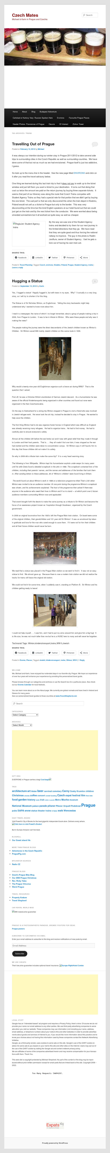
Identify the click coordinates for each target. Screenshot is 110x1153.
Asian (34, 791)
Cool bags (45, 779)
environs (49, 265)
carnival (48, 791)
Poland (64, 265)
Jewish (42, 660)
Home (15, 111)
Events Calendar (25, 684)
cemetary (57, 791)
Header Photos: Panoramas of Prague (28, 124)
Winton (69, 660)
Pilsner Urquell (63, 805)
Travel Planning (26, 265)
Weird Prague (18, 886)
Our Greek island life (21, 840)
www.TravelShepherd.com (66, 696)
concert (41, 795)
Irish (42, 799)
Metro (58, 799)
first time (89, 796)
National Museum (22, 805)
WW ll (75, 660)
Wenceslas (70, 810)
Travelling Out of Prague (33, 143)
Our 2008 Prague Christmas (24, 877)
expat (68, 795)
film (83, 795)
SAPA (21, 810)
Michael (41, 149)
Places (29, 660)
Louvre (52, 800)
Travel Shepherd (19, 900)
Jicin (47, 800)
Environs (60, 117)
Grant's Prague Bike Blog (23, 874)
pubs (14, 810)
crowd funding (51, 796)
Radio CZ (16, 864)
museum (73, 799)
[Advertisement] (55, 87)
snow (28, 810)
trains (90, 265)
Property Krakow (19, 897)
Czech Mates (25, 15)
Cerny (65, 791)
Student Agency (81, 265)
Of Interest (63, 124)
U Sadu (54, 811)
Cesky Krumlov (77, 791)
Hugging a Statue (27, 280)
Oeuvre (52, 124)
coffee (33, 795)
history (31, 799)
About (24, 111)
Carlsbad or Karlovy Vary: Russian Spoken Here (33, 117)
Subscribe (19, 954)
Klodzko (57, 265)
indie (38, 800)
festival (76, 795)
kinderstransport (53, 660)
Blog (33, 111)
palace (35, 805)
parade (43, 805)
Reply (81, 660)
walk (60, 810)
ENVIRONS (79, 172)
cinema (27, 796)
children (90, 791)
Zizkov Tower (78, 124)
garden (22, 799)
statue (34, 810)
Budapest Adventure (48, 111)
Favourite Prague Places (79, 117)
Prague (71, 265)
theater (41, 810)
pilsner (51, 805)
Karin (41, 286)
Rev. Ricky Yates (19, 880)
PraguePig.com (19, 853)
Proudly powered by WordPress (55, 1143)
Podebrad (76, 805)
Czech (42, 265)
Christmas (18, 795)
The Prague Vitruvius (21, 883)
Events (22, 660)
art (29, 791)
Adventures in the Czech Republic (27, 850)
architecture (19, 791)
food (15, 799)
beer (40, 791)
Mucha (65, 799)
